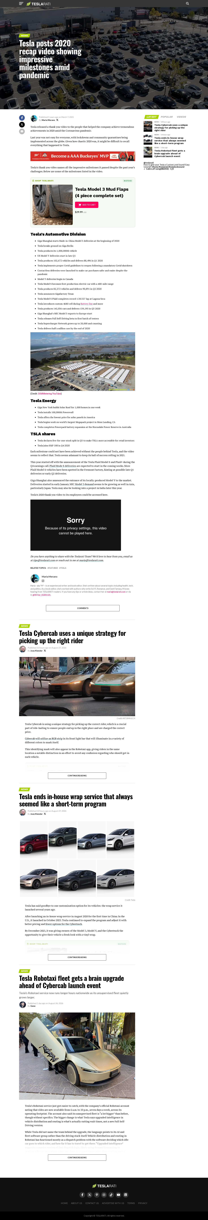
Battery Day (87, 303)
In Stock (128, 181)
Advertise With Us (113, 1203)
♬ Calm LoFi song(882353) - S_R (159, 169)
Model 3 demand (84, 484)
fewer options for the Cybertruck (64, 924)
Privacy (142, 1203)
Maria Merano (48, 120)
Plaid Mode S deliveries (63, 466)
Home (64, 1203)
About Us (76, 1203)
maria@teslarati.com (91, 560)
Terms (131, 1203)
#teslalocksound (176, 167)
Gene (32, 1006)
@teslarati (149, 163)
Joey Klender (36, 650)
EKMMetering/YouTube (49, 393)
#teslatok (163, 167)
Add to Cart (89, 205)
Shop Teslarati (44, 181)
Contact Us (92, 1203)
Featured (53, 568)
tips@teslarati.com (44, 560)
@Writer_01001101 (42, 595)
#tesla (155, 167)
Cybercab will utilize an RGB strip (43, 738)
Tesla (63, 568)
